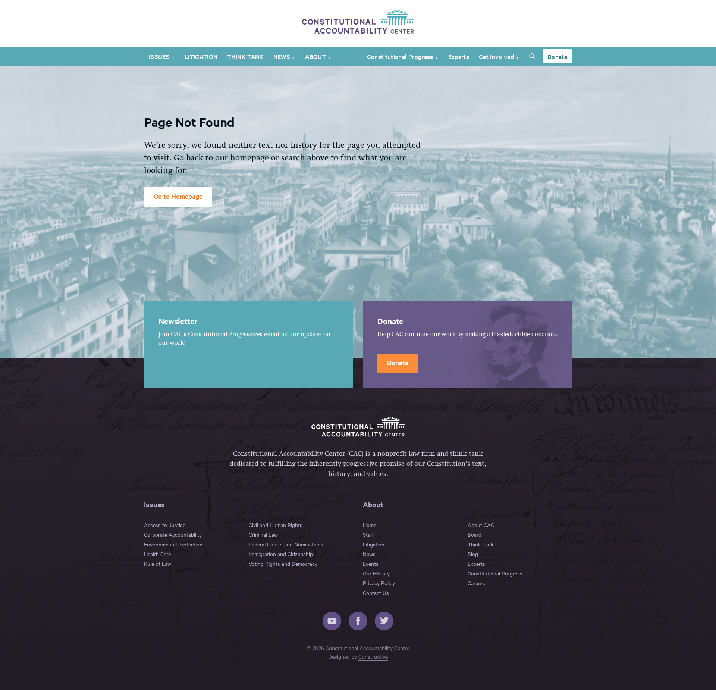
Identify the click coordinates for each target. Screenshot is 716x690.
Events (371, 563)
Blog (473, 554)
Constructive (373, 656)
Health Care (157, 554)
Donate (557, 56)
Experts (458, 56)
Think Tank (245, 56)
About (315, 56)
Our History (376, 573)
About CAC (481, 525)
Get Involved (496, 56)
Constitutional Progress (400, 56)
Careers (476, 583)
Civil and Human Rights (275, 525)
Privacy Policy (379, 583)
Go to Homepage (178, 196)
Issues (159, 56)
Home (369, 525)
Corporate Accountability (173, 534)
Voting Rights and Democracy (283, 563)
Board (474, 534)
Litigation (201, 56)
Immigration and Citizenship (281, 554)
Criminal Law (263, 534)
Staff (368, 534)
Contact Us (376, 592)
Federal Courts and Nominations (286, 544)
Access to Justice (164, 525)
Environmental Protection (173, 544)
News (281, 56)
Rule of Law (157, 563)
